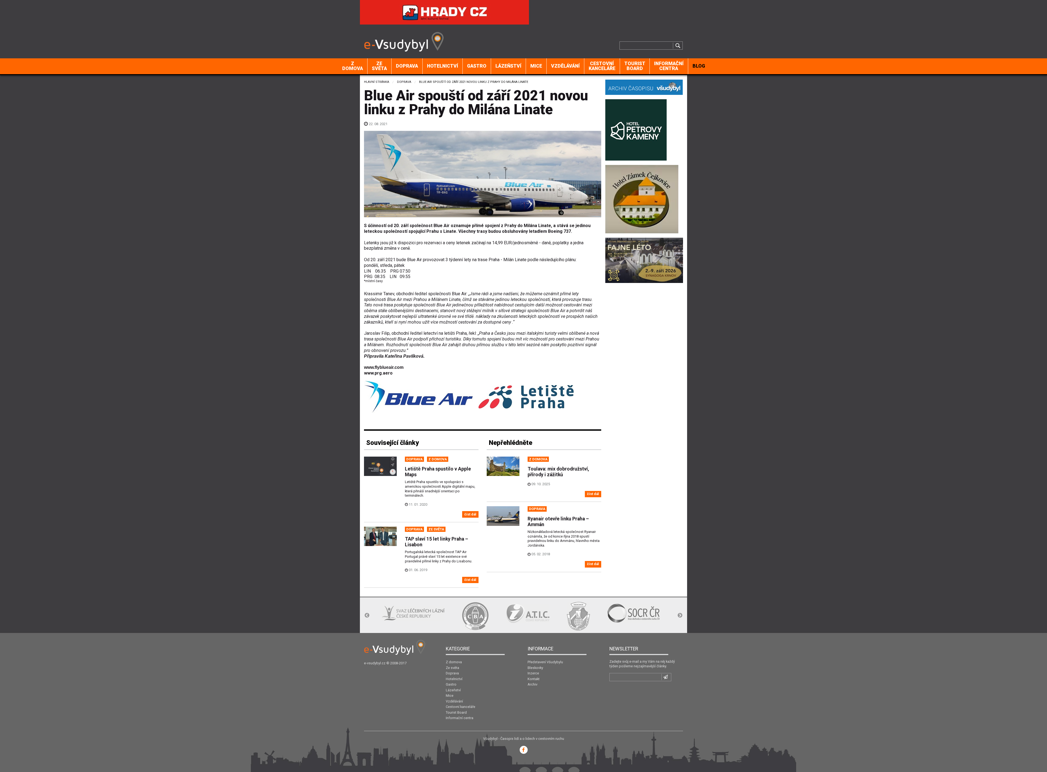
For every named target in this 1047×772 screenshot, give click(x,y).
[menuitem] (353, 66)
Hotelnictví (442, 66)
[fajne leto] (644, 260)
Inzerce (533, 673)
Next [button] (680, 615)
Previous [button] (367, 615)
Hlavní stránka (376, 82)
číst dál (470, 514)
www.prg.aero (378, 373)
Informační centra (669, 66)
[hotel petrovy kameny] (636, 129)
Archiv (532, 684)
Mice (536, 66)
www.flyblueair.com (384, 367)
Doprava (407, 66)
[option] (429, 616)
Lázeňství (508, 66)
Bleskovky (535, 668)
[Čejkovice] (641, 198)
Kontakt (534, 679)
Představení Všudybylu (545, 662)
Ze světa (379, 66)
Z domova (352, 66)
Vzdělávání (565, 66)
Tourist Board (634, 66)
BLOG (699, 66)
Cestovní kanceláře (602, 66)
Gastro (476, 66)
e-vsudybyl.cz (375, 663)
